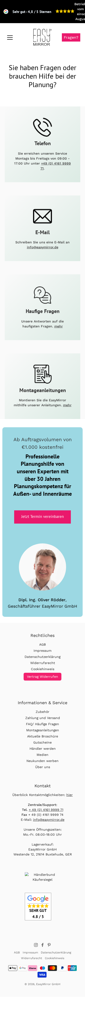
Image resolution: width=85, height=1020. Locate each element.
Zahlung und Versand (42, 718)
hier (69, 795)
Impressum (42, 650)
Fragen (71, 37)
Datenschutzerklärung (42, 657)
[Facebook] (42, 945)
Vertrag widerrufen (42, 676)
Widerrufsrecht (42, 663)
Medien (42, 755)
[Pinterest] (49, 945)
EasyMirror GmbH (48, 984)
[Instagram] (36, 945)
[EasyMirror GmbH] (42, 37)
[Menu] (10, 37)
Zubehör (42, 712)
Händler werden (43, 748)
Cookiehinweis (42, 669)
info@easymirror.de (42, 247)
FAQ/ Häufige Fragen (42, 724)
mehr (58, 326)
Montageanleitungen (42, 730)
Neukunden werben (42, 761)
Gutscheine (42, 742)
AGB (42, 644)
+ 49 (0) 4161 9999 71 (46, 810)
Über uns (42, 767)
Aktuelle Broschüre (42, 736)
